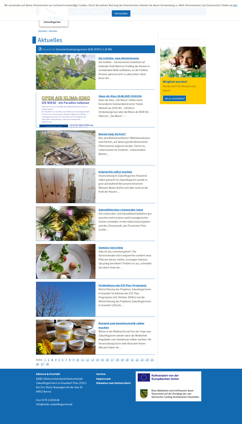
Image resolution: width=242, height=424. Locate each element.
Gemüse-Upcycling (111, 247)
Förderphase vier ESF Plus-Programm (123, 285)
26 (37, 364)
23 (142, 359)
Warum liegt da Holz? (112, 134)
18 (117, 359)
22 (137, 359)
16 (107, 359)
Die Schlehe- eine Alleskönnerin (119, 58)
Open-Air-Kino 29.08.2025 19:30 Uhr (120, 96)
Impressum (103, 378)
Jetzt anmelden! (174, 98)
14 (97, 359)
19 (122, 359)
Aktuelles (53, 31)
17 (112, 359)
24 (147, 359)
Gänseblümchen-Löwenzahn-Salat (121, 209)
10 (77, 359)
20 (127, 359)
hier (235, 5)
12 (87, 359)
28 (47, 364)
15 (102, 359)
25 (152, 359)
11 (82, 359)
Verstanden (121, 13)
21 (132, 359)
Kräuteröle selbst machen (115, 171)
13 (92, 359)
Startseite (42, 31)
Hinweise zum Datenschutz (113, 383)
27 (42, 364)
